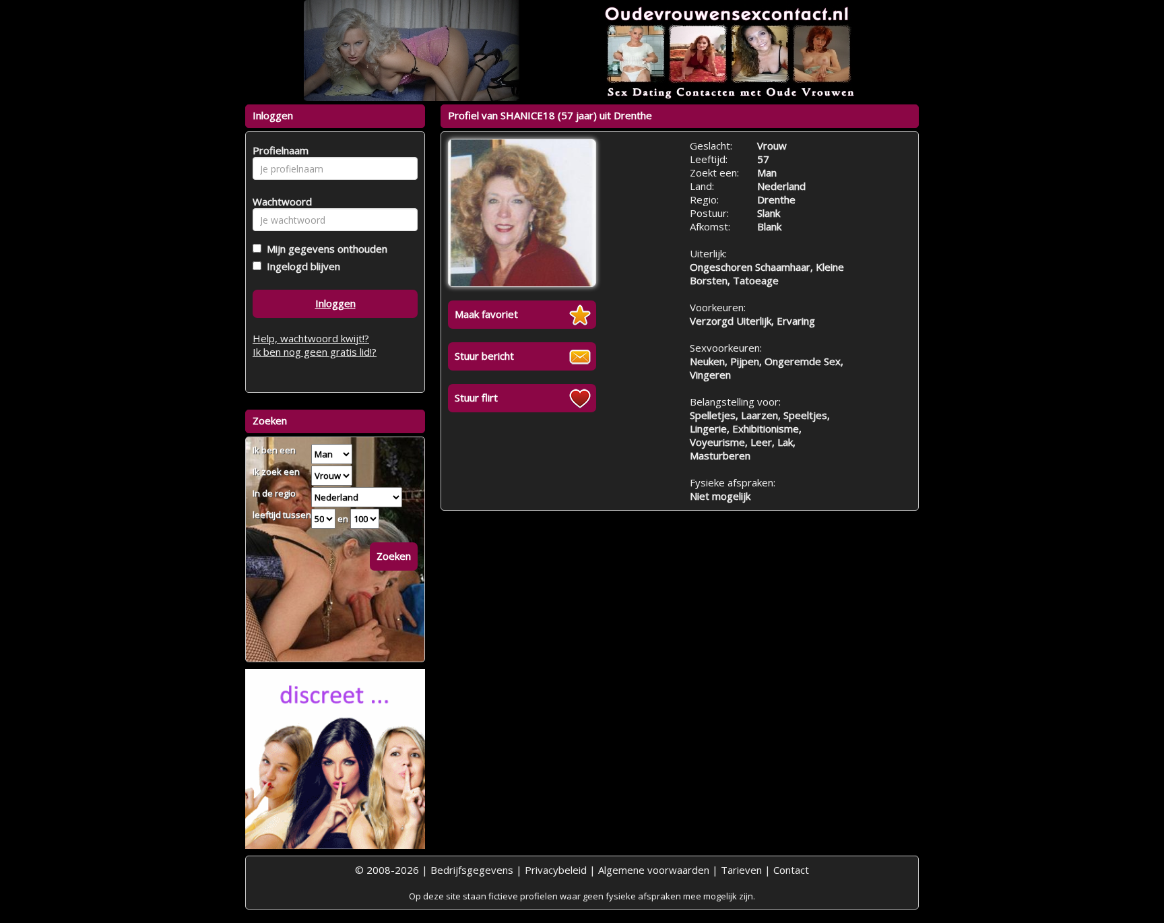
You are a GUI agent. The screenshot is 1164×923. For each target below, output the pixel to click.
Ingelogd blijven (300, 266)
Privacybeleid (556, 870)
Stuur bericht (484, 355)
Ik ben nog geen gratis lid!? (315, 351)
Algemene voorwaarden (653, 870)
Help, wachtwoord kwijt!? (311, 338)
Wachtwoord (278, 201)
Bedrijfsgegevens (471, 870)
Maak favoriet (486, 314)
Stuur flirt (476, 397)
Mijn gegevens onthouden (324, 248)
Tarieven (741, 870)
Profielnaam (278, 150)
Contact (791, 870)
